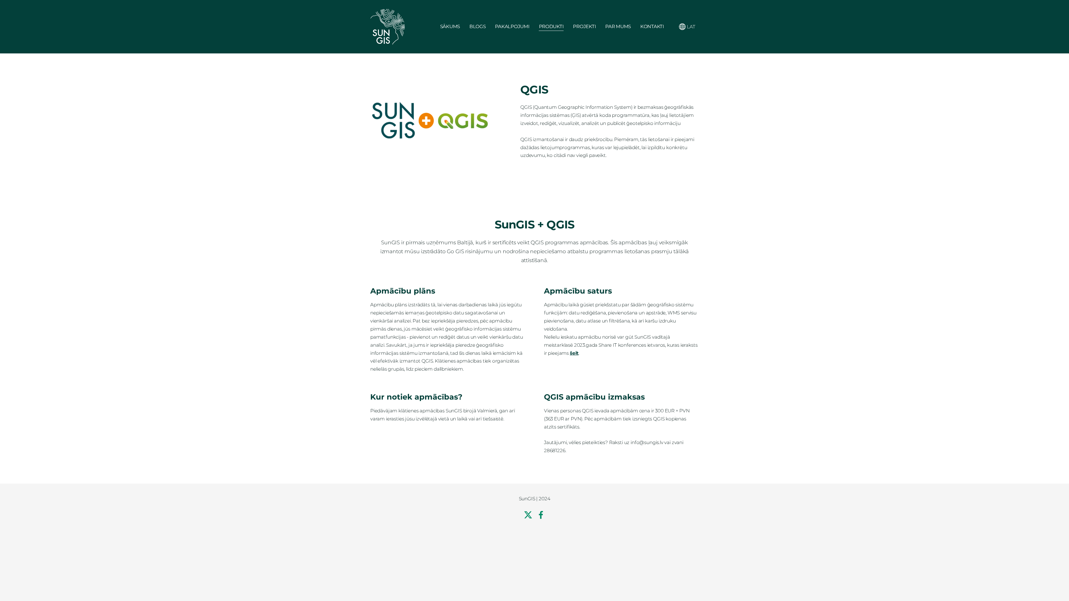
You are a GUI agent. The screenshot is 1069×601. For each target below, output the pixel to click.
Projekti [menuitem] (584, 26)
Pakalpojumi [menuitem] (512, 26)
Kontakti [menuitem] (652, 26)
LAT (690, 26)
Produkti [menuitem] (551, 26)
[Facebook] (541, 515)
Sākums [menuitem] (450, 26)
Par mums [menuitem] (618, 26)
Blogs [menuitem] (477, 26)
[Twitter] (528, 515)
